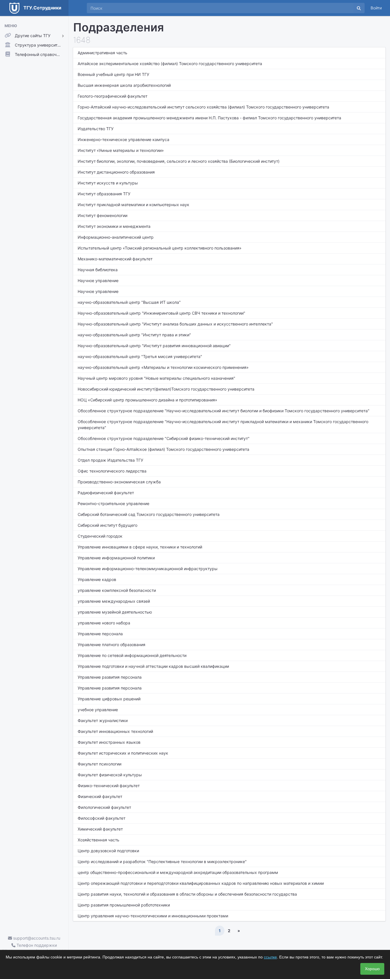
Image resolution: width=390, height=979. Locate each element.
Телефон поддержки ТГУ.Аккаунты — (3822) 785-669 (34, 948)
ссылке (270, 957)
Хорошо (372, 968)
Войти (376, 7)
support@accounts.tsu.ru (36, 938)
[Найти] (358, 8)
